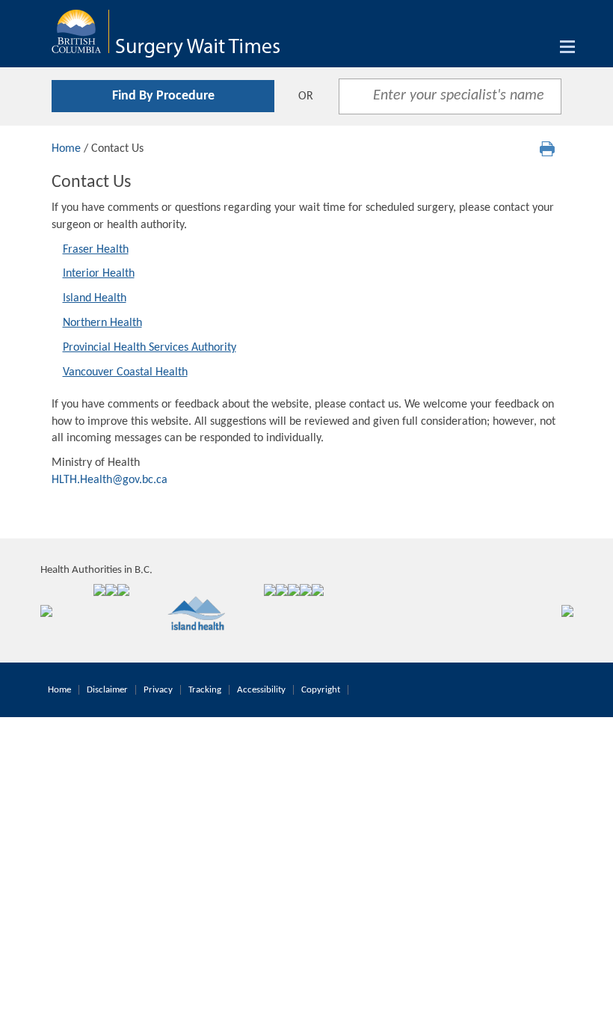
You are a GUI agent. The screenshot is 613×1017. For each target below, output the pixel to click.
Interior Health (99, 274)
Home (66, 149)
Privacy (158, 690)
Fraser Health (96, 250)
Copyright (320, 690)
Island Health (94, 298)
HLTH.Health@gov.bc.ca (109, 480)
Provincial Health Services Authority (149, 348)
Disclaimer (107, 690)
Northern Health (102, 323)
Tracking (204, 690)
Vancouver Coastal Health (125, 372)
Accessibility (261, 690)
